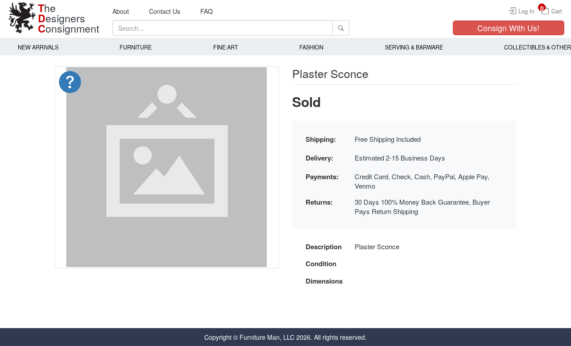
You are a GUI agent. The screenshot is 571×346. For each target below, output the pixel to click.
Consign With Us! (508, 27)
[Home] (22, 17)
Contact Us (164, 11)
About (120, 11)
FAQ (206, 11)
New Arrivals (38, 47)
